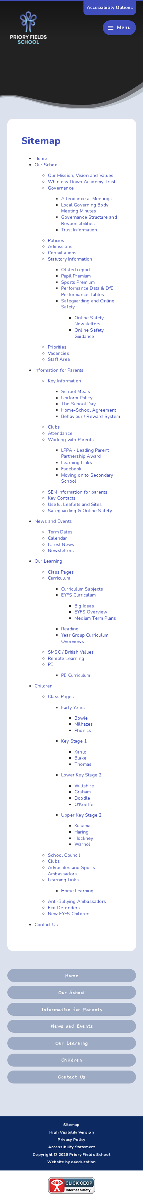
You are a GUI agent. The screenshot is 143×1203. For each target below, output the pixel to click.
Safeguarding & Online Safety (80, 511)
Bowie (81, 718)
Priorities (57, 347)
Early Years (73, 707)
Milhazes (83, 724)
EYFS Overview (90, 612)
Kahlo (80, 752)
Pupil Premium (76, 276)
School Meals (75, 391)
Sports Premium (78, 282)
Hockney (83, 838)
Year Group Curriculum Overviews (84, 638)
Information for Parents (59, 370)
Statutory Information (70, 259)
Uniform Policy (76, 398)
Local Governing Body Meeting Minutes (84, 208)
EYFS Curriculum (78, 595)
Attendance (60, 433)
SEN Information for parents (78, 492)
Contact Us (46, 925)
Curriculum (59, 578)
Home (41, 158)
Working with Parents (71, 440)
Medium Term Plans (95, 618)
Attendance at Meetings (86, 199)
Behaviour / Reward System (90, 416)
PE (50, 664)
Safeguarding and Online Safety (88, 304)
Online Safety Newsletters (89, 321)
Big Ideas (84, 606)
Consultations (62, 253)
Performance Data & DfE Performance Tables (87, 291)
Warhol (82, 844)
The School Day (78, 404)
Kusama (82, 826)
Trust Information (79, 230)
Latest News (61, 544)
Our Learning (48, 561)
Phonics (82, 730)
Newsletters (61, 550)
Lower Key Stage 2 (81, 775)
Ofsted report (75, 270)
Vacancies (58, 353)
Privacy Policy (71, 1139)
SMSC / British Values (71, 652)
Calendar (57, 538)
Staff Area (59, 359)
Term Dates (60, 532)
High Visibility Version (71, 1132)
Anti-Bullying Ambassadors (77, 901)
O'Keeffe (84, 804)
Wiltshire (84, 786)
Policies (56, 240)
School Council (64, 855)
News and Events (53, 521)
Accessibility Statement (71, 1147)
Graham (82, 792)
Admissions (60, 246)
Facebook (71, 469)
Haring (81, 832)
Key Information (64, 381)
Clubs (54, 427)
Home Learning (77, 891)
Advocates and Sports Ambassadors (71, 870)
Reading (69, 629)
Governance (61, 188)
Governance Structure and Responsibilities (89, 220)
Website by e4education (71, 1161)
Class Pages (61, 572)
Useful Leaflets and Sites (75, 504)
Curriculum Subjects (82, 589)
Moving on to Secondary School (87, 478)
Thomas (82, 764)
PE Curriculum (75, 675)
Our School (47, 165)
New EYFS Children (68, 914)
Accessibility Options (110, 7)
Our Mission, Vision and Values (80, 175)
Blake (80, 758)
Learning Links (76, 462)
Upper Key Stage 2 (81, 815)
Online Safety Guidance (89, 333)
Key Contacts (61, 498)
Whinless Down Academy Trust (82, 182)
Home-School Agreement (88, 410)
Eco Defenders (64, 908)
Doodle (82, 798)
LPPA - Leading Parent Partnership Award (85, 453)
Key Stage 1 (74, 741)
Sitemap (71, 1124)
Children (44, 686)
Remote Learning (66, 658)
